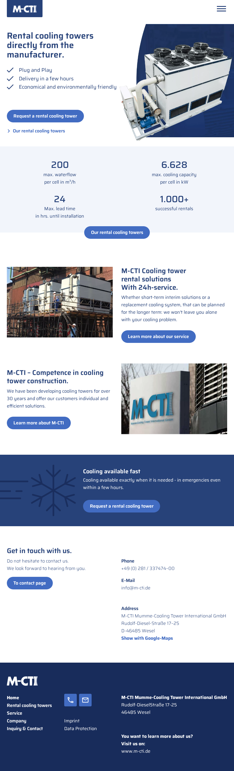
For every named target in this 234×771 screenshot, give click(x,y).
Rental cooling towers (29, 705)
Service (14, 713)
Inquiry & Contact (25, 728)
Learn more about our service (158, 336)
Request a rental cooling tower (45, 116)
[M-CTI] (25, 8)
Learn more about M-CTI (38, 422)
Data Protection (80, 728)
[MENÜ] (221, 9)
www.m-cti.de (135, 751)
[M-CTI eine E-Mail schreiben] (85, 705)
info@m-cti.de (135, 587)
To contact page (29, 583)
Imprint (72, 720)
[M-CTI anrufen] (70, 705)
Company (16, 720)
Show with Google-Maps (147, 638)
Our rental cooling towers (39, 130)
